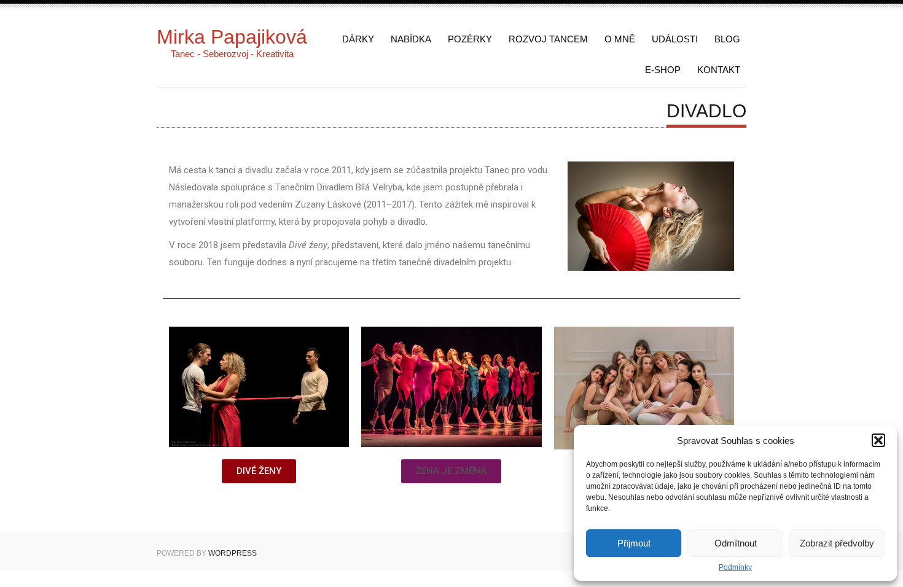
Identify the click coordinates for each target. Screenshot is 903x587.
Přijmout (634, 543)
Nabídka (411, 39)
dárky (358, 39)
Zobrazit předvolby (837, 543)
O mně (619, 39)
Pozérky (470, 39)
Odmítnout (735, 543)
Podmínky (735, 567)
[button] (878, 440)
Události (675, 39)
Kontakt (718, 69)
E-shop (663, 69)
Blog (727, 39)
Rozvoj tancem (548, 39)
